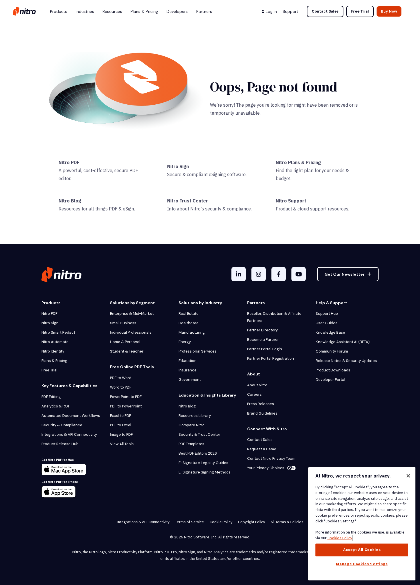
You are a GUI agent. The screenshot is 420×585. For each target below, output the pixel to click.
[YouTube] (298, 274)
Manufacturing (192, 332)
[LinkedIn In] (238, 274)
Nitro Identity (52, 351)
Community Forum (332, 351)
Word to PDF (120, 387)
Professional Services (198, 351)
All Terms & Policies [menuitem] (287, 522)
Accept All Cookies (362, 549)
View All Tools (122, 443)
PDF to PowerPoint (126, 406)
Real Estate (189, 313)
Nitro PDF (69, 162)
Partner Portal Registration (270, 358)
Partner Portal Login (264, 349)
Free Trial (360, 11)
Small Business (123, 323)
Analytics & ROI (55, 406)
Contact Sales (325, 11)
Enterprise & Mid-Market (132, 313)
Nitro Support (291, 201)
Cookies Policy (339, 538)
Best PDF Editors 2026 (198, 453)
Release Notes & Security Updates (346, 360)
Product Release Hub (60, 443)
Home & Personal (125, 341)
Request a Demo (261, 449)
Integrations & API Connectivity (69, 434)
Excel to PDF (120, 415)
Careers (254, 394)
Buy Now (389, 11)
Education (188, 360)
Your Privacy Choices (265, 467)
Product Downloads (333, 370)
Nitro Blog (70, 201)
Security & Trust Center (199, 434)
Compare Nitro (192, 425)
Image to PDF (121, 434)
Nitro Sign (178, 166)
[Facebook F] (278, 274)
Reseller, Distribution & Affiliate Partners (274, 317)
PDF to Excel (120, 425)
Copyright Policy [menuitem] (251, 522)
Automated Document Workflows (70, 415)
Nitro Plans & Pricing (298, 162)
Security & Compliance (61, 425)
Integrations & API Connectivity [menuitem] (143, 522)
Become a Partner (263, 339)
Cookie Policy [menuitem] (221, 522)
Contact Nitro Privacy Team (271, 458)
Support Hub (327, 313)
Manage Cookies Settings (361, 564)
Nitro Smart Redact (58, 332)
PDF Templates (191, 443)
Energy (185, 341)
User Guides (326, 323)
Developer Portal (330, 379)
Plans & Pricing (54, 360)
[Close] (408, 475)
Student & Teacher (126, 351)
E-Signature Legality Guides (203, 462)
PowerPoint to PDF (126, 396)
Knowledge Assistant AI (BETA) (343, 341)
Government (190, 379)
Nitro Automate (55, 341)
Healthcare (189, 323)
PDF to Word (120, 377)
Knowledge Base (330, 332)
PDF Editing (51, 396)
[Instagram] (258, 274)
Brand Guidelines (262, 413)
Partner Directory (262, 330)
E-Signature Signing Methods (205, 472)
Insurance (188, 370)
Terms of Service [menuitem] (189, 522)
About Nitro (257, 385)
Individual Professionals (130, 332)
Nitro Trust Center (187, 201)
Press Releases (260, 403)
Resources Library (195, 415)
